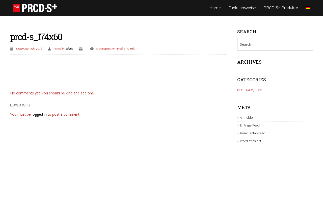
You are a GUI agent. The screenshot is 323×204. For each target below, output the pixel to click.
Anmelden (247, 117)
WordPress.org (250, 141)
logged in (39, 114)
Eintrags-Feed (250, 125)
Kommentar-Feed (252, 133)
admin (69, 48)
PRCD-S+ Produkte (280, 8)
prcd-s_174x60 (36, 37)
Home (215, 8)
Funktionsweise (242, 8)
